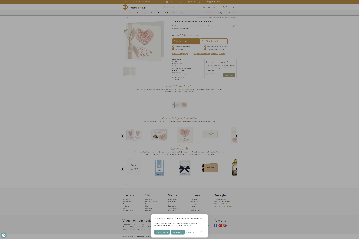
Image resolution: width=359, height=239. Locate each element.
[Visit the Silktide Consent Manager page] (202, 232)
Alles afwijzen (177, 232)
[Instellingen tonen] (4, 235)
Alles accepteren (162, 232)
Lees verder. (187, 225)
